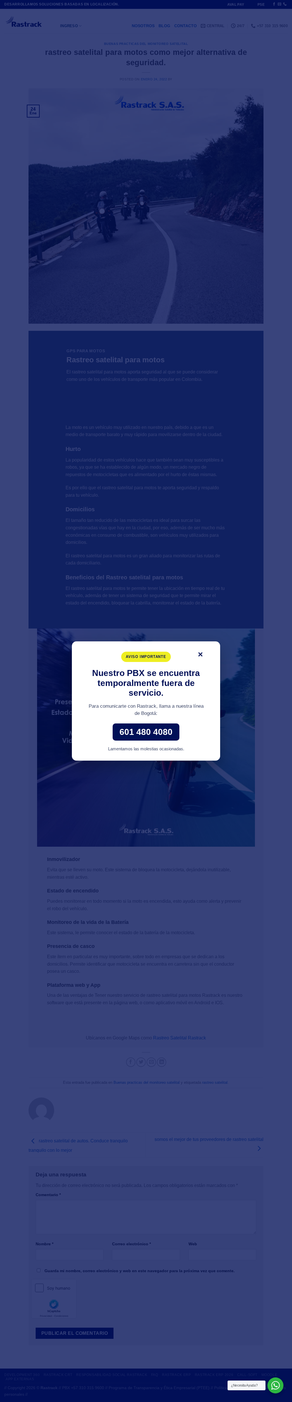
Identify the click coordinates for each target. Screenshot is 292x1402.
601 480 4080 (146, 732)
